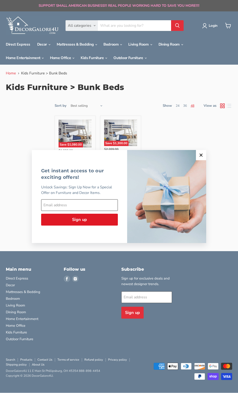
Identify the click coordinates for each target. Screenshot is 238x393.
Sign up (79, 219)
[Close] (201, 155)
